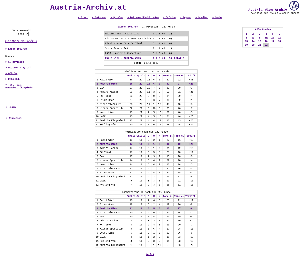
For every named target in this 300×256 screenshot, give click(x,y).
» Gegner (185, 17)
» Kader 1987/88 (16, 49)
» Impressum (13, 118)
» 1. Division (14, 62)
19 (246, 45)
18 (279, 41)
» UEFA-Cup (12, 79)
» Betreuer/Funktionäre (143, 17)
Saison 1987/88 (21, 41)
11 (272, 37)
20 (253, 45)
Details (179, 58)
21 (259, 45)
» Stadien (201, 17)
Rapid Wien (112, 58)
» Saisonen (99, 17)
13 (246, 41)
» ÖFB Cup (11, 73)
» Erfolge (169, 17)
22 (266, 45)
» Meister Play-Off (18, 67)
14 (253, 41)
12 (279, 37)
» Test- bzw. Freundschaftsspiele (18, 86)
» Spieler (116, 17)
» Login (11, 107)
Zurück (150, 254)
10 (266, 37)
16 (266, 41)
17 (272, 41)
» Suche (217, 17)
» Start (83, 17)
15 (259, 41)
